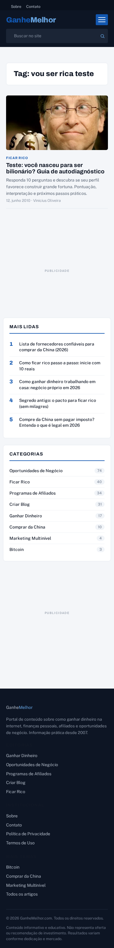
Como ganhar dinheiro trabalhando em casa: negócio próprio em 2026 (57, 384)
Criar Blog (19, 504)
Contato (33, 6)
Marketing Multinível (30, 538)
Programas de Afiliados (32, 493)
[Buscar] (102, 36)
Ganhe (31, 20)
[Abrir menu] (102, 19)
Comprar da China (27, 527)
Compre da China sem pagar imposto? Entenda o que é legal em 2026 (56, 422)
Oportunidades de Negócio (36, 470)
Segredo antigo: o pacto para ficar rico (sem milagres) (57, 403)
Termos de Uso (20, 842)
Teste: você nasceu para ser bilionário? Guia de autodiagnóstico (55, 168)
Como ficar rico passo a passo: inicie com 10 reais (59, 365)
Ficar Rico (17, 158)
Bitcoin (16, 549)
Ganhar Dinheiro (25, 515)
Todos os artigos (22, 894)
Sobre (16, 6)
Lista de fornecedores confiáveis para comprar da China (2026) (56, 347)
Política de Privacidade (28, 833)
